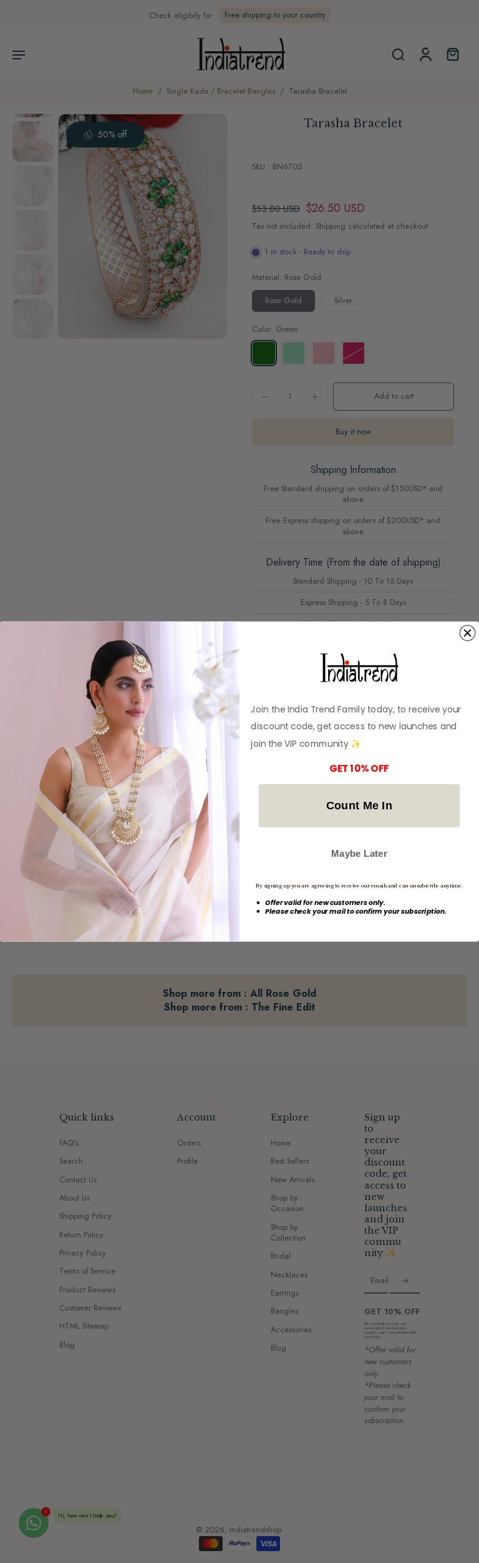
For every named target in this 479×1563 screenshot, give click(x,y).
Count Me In (359, 805)
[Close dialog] (467, 633)
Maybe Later (359, 853)
